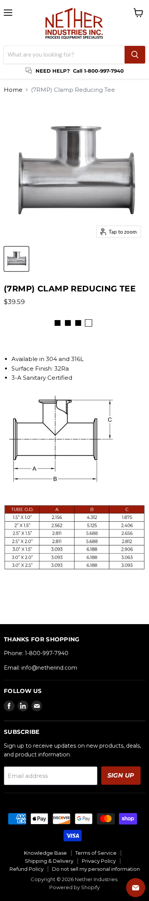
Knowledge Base (45, 853)
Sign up (120, 775)
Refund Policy (27, 869)
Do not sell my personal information (96, 869)
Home (13, 89)
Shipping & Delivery (49, 861)
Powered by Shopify (74, 887)
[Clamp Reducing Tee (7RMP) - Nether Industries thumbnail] (16, 259)
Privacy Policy (99, 861)
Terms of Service (96, 853)
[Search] (135, 54)
